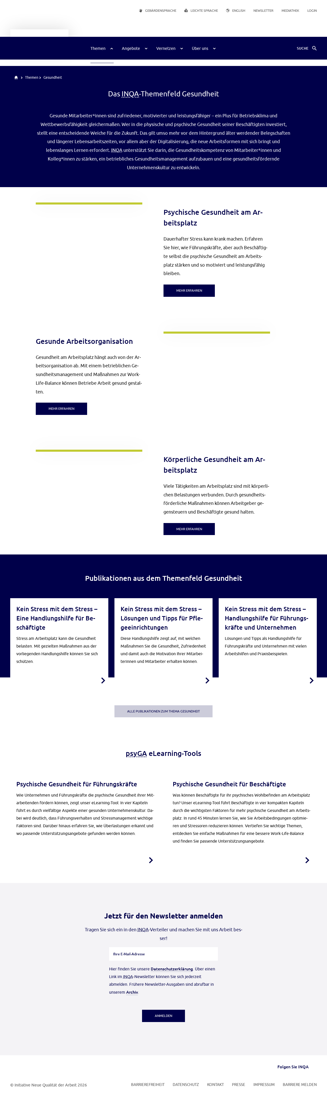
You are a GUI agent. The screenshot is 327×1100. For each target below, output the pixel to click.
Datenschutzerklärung (172, 968)
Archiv (132, 992)
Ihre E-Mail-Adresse (129, 947)
